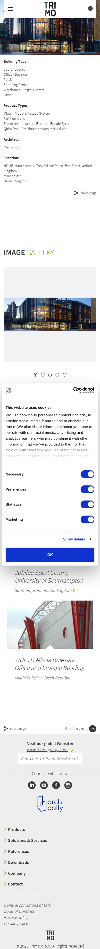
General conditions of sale (27, 905)
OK (50, 554)
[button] (44, 210)
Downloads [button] (18, 862)
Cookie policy (16, 923)
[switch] (87, 489)
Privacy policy (16, 917)
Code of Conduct (19, 911)
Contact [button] (15, 884)
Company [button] (16, 873)
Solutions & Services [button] (27, 840)
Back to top (75, 728)
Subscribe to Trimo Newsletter (48, 758)
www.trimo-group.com (47, 749)
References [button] (18, 851)
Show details (74, 539)
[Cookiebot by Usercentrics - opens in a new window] (73, 390)
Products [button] (16, 829)
